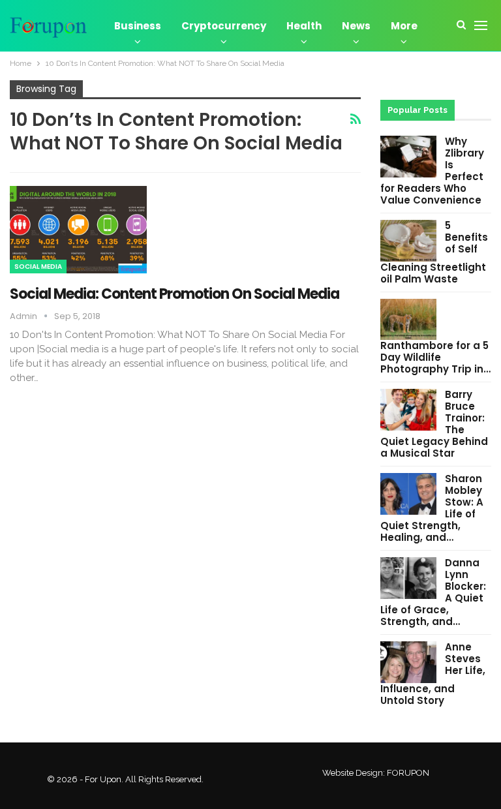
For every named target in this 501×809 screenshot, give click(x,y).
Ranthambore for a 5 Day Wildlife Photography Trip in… (435, 357)
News (356, 26)
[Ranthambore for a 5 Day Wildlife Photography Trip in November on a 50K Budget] (408, 320)
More (404, 26)
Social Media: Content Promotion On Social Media (174, 294)
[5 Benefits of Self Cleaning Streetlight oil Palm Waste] (408, 241)
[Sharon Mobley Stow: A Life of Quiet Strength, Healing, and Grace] (408, 494)
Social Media (38, 266)
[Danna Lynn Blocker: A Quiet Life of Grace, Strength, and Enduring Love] (408, 578)
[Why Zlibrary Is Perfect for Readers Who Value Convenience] (408, 156)
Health (304, 26)
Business (137, 26)
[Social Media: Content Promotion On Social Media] (78, 229)
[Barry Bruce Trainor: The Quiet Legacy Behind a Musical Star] (408, 410)
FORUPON (408, 773)
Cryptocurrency (223, 26)
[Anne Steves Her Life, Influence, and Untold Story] (408, 662)
